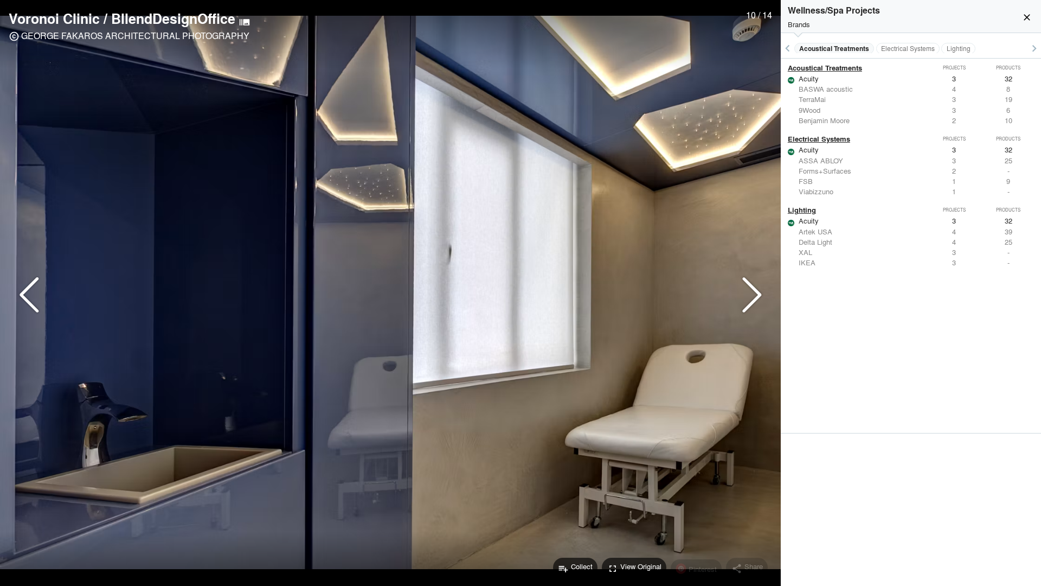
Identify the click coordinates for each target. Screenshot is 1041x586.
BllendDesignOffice (173, 18)
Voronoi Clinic (54, 18)
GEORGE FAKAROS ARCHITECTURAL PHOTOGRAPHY (135, 35)
